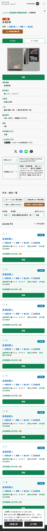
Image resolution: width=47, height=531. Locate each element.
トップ (4, 12)
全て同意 (33, 524)
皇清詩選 (36, 243)
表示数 (4, 211)
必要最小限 (13, 524)
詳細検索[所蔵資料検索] (18, 12)
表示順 (13, 211)
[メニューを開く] (44, 3)
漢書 (21, 27)
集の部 (30, 27)
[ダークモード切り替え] (44, 11)
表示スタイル (39, 211)
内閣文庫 (12, 27)
